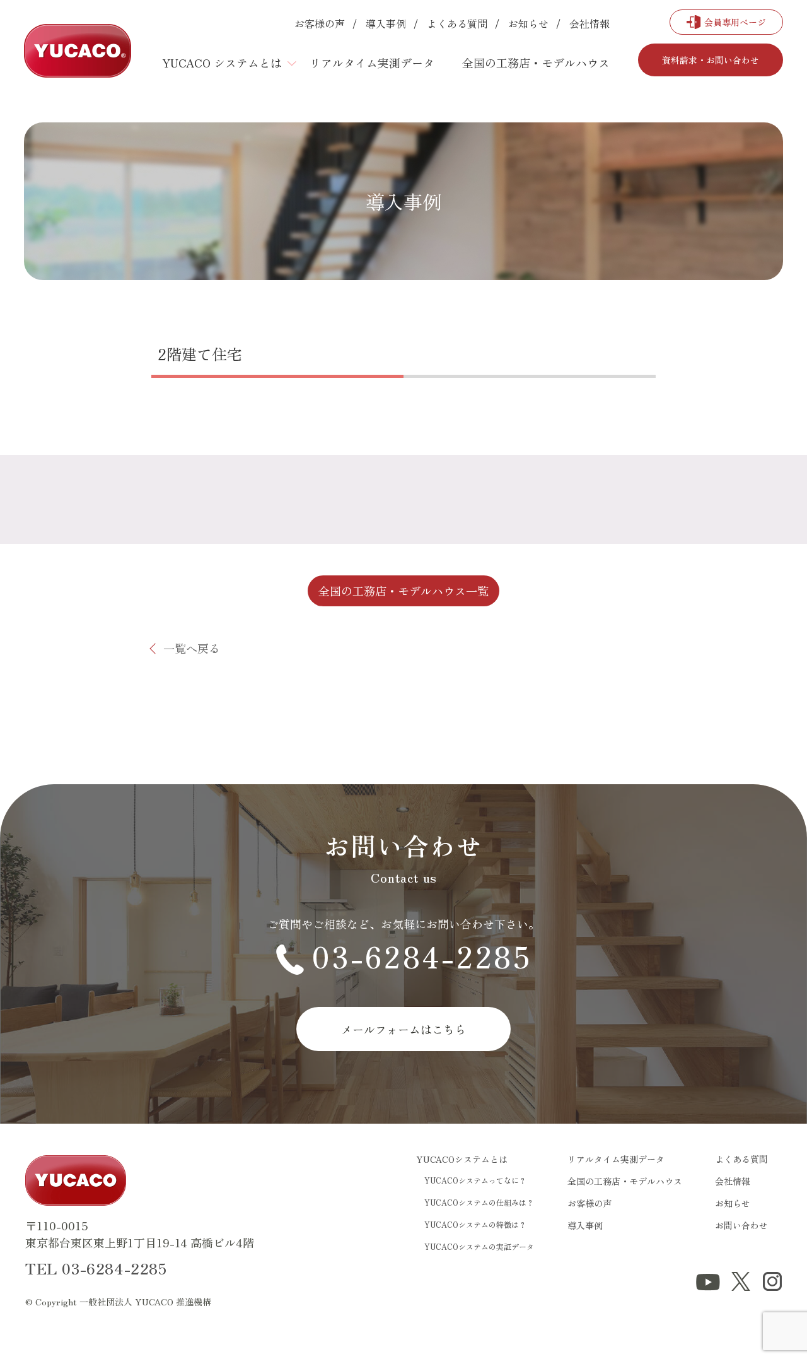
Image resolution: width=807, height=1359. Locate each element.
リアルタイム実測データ (372, 62)
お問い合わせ (741, 1225)
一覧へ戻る (191, 648)
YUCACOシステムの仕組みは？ (479, 1202)
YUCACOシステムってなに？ (475, 1180)
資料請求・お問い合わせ (710, 60)
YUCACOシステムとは (462, 1159)
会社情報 (589, 23)
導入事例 (386, 23)
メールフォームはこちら (403, 1029)
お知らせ (528, 23)
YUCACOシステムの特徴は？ (475, 1224)
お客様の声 (319, 23)
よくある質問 (457, 23)
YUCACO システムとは (222, 62)
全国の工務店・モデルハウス (536, 62)
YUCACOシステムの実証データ (479, 1246)
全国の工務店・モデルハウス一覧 (403, 590)
